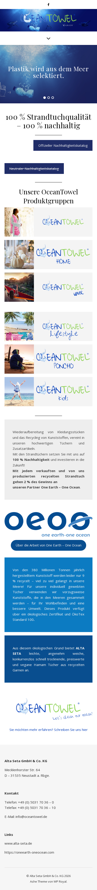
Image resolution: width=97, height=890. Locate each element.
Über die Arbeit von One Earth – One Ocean (48, 545)
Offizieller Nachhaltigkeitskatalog (63, 145)
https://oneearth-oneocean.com (29, 852)
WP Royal (60, 881)
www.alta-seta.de (18, 843)
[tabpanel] (48, 74)
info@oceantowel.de (31, 816)
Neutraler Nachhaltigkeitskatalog (34, 168)
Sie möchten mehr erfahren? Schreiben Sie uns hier (48, 729)
